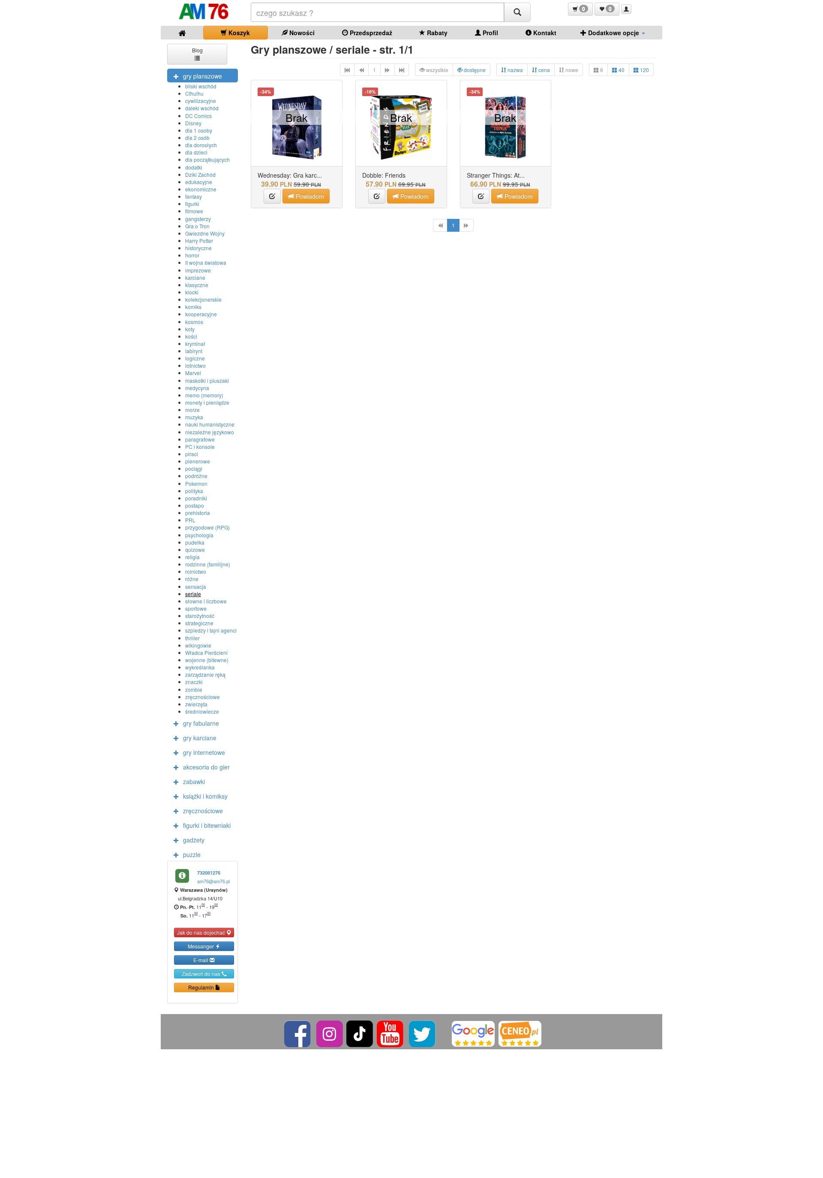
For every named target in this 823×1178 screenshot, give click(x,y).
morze (192, 409)
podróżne (196, 475)
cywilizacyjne (200, 100)
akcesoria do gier (206, 767)
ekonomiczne (200, 189)
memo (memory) (204, 395)
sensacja (195, 586)
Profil (489, 32)
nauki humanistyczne (209, 424)
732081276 (208, 872)
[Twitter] (423, 1032)
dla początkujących (207, 159)
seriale (193, 593)
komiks (193, 306)
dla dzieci (196, 152)
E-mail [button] (201, 959)
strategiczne (199, 623)
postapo (194, 505)
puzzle (192, 854)
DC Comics (198, 115)
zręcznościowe (202, 696)
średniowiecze (202, 711)
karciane (195, 277)
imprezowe (198, 270)
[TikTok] (359, 1032)
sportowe (196, 608)
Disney (193, 123)
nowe (571, 69)
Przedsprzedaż (370, 32)
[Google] (473, 1032)
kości (191, 336)
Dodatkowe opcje (613, 32)
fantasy (193, 196)
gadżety (193, 840)
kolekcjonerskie (203, 299)
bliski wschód (200, 86)
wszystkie (436, 69)
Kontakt (544, 32)
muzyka (194, 417)
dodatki (193, 167)
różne (191, 578)
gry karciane (199, 737)
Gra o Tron (197, 226)
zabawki (194, 781)
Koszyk (238, 32)
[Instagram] (330, 1032)
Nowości (301, 32)
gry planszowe (202, 76)
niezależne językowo (209, 432)
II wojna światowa (205, 262)
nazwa (514, 69)
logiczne (195, 358)
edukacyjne (198, 181)
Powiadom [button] (309, 196)
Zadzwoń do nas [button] (202, 973)
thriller (192, 638)
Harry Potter (199, 240)
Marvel (193, 372)
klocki (191, 292)
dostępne (474, 69)
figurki (192, 203)
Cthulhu (194, 93)
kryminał (195, 343)
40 (621, 69)
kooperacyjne (201, 314)
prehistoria (197, 512)
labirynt (193, 350)
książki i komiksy (205, 796)
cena (543, 69)
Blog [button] (197, 50)
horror (192, 255)
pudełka (194, 542)
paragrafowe (200, 439)
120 (644, 69)
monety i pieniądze (207, 402)
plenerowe (197, 461)
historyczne (198, 247)
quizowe (195, 549)
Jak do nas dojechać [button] (201, 932)
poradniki (196, 498)
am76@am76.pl (213, 881)
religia (192, 556)
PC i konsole (200, 446)
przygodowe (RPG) (207, 527)
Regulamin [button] (201, 987)
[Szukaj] (517, 12)
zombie (193, 689)
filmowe (194, 211)
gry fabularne (201, 723)
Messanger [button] (201, 946)
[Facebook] (298, 1032)
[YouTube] (391, 1032)
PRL (190, 520)
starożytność (199, 615)
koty (190, 329)
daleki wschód (202, 108)
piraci (191, 453)
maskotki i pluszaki (207, 380)
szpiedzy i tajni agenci (211, 630)
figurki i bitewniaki (207, 825)
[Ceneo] (520, 1032)
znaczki (194, 681)
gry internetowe (204, 752)
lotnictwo (195, 365)
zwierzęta (196, 704)
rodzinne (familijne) (207, 564)
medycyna (197, 387)
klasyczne (196, 284)
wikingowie (198, 645)
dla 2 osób (197, 137)
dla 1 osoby (198, 130)
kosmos (194, 321)
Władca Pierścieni (206, 652)
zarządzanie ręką (205, 674)
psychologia (199, 535)
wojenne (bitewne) (206, 659)
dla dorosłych (201, 144)
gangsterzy (198, 218)
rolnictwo (195, 571)
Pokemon (196, 483)
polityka (194, 490)
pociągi (193, 468)
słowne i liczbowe (206, 601)
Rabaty (436, 32)
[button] (580, 9)
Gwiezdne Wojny (205, 233)
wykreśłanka (200, 667)
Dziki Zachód (200, 174)
